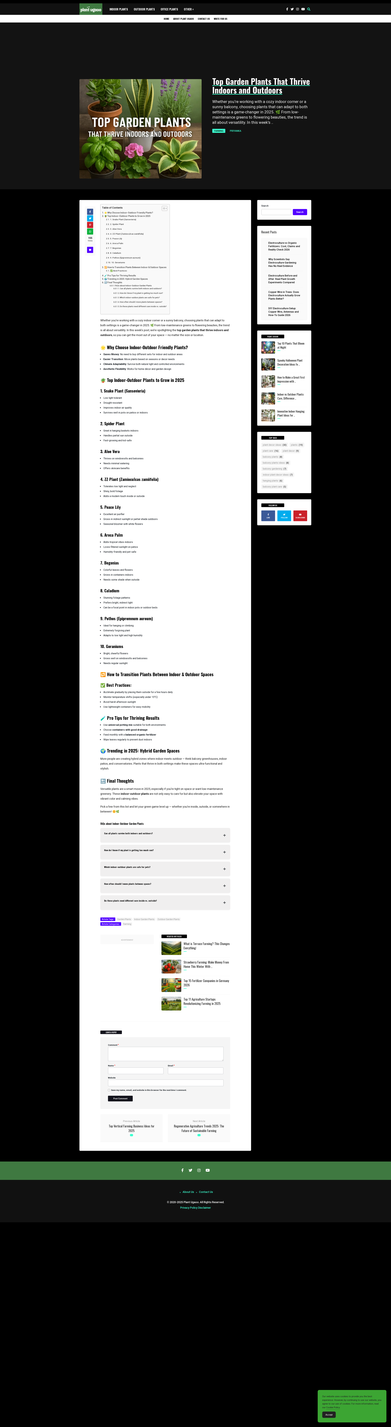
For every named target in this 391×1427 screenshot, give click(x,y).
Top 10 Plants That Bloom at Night (290, 345)
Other (188, 9)
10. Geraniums (118, 262)
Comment (113, 1045)
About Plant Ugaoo (183, 18)
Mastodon (5, 1224)
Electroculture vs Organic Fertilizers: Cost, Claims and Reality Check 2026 (284, 246)
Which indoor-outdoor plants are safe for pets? (140, 298)
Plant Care (270, 450)
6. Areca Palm (116, 243)
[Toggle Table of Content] (163, 208)
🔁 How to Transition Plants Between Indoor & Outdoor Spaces (135, 267)
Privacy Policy (188, 1207)
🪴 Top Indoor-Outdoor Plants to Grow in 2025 (127, 216)
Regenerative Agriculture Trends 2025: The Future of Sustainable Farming (199, 1128)
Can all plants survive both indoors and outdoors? (141, 289)
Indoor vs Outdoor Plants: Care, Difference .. (290, 396)
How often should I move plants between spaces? (141, 302)
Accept (329, 1414)
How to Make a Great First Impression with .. (291, 379)
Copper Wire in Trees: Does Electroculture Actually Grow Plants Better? (284, 295)
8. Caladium (115, 253)
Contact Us (204, 18)
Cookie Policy (333, 1407)
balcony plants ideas (276, 462)
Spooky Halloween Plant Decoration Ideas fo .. (290, 362)
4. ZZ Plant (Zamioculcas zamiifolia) (127, 234)
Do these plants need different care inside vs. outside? (143, 306)
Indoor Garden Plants (144, 919)
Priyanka (235, 130)
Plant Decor (291, 450)
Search (265, 206)
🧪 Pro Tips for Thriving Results (120, 275)
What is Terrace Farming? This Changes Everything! (207, 945)
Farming (218, 131)
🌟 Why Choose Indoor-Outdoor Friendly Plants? (128, 212)
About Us (188, 1192)
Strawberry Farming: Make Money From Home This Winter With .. (206, 964)
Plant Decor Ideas (275, 444)
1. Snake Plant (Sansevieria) (123, 219)
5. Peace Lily (116, 238)
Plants (297, 444)
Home (166, 18)
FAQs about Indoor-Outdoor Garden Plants (133, 285)
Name (111, 1065)
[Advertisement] (195, 50)
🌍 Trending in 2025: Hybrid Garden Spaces (126, 279)
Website (112, 1078)
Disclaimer (204, 1207)
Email (171, 1065)
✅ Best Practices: (118, 271)
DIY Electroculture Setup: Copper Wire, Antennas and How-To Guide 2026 (283, 312)
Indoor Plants (119, 9)
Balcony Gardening (274, 468)
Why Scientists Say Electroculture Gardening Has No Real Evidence (282, 262)
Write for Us (220, 18)
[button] (309, 9)
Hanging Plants (272, 480)
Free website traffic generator (14, 1)
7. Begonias (115, 248)
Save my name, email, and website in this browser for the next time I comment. (149, 1090)
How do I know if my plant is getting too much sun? (141, 293)
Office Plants (169, 9)
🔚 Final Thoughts (113, 282)
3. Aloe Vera (116, 229)
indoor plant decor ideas (278, 474)
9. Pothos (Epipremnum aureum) (125, 258)
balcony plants (272, 456)
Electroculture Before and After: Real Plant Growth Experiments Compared (282, 279)
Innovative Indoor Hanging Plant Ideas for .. (291, 413)
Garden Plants (124, 919)
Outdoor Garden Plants (169, 919)
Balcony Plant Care (274, 486)
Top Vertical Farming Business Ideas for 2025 (131, 1128)
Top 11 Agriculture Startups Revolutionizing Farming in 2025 (202, 1001)
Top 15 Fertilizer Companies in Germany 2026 (206, 982)
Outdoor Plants (144, 9)
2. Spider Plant (117, 224)
